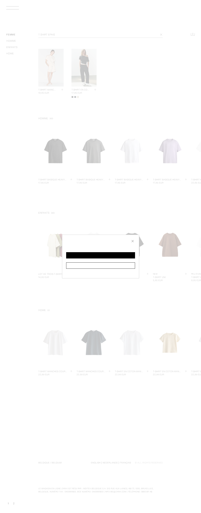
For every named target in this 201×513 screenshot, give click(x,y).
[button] (100, 255)
